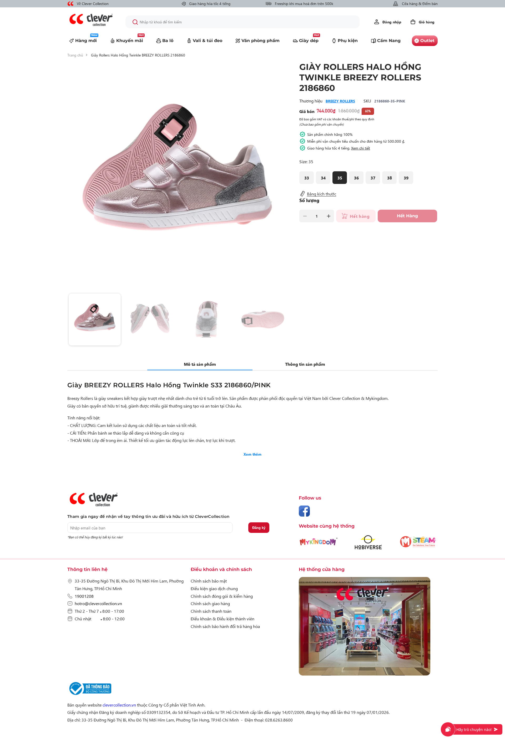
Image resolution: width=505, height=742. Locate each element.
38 (389, 178)
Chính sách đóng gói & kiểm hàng (222, 596)
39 (406, 178)
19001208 (84, 596)
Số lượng (309, 200)
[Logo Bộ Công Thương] (89, 695)
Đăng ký (258, 528)
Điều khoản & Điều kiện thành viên (222, 618)
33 (306, 178)
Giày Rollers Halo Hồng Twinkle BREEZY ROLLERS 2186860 (138, 55)
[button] (422, 22)
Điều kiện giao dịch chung (214, 588)
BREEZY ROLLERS (340, 101)
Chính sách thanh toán (211, 611)
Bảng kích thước (321, 194)
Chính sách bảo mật (209, 581)
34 (323, 178)
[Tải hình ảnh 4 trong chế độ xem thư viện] (264, 319)
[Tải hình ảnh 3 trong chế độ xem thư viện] (207, 319)
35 (339, 178)
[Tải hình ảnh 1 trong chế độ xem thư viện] (95, 319)
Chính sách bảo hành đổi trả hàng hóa (225, 626)
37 (373, 178)
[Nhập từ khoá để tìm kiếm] (135, 22)
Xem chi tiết (360, 148)
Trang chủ (75, 55)
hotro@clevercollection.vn (98, 603)
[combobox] (242, 22)
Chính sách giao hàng (210, 603)
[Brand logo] (318, 544)
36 (356, 178)
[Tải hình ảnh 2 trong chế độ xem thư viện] (151, 319)
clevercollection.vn (119, 705)
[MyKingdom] (368, 627)
